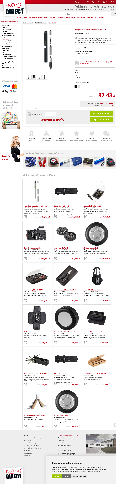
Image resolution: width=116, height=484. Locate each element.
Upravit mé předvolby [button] (79, 476)
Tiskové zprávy (28, 453)
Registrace (27, 455)
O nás (19, 17)
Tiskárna (52, 17)
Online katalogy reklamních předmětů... (10, 105)
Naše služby (81, 17)
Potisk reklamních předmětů (32, 448)
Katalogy (60, 17)
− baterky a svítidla (7, 43)
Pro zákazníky (70, 17)
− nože (3, 37)
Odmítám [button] (66, 476)
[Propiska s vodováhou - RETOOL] (48, 73)
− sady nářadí (5, 39)
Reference (27, 450)
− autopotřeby (6, 45)
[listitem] (76, 86)
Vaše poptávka (91, 17)
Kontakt (101, 17)
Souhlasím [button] (57, 476)
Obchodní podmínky (30, 443)
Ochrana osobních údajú (31, 445)
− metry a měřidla (6, 41)
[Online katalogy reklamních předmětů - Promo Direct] (11, 128)
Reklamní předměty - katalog (38, 17)
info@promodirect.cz (101, 9)
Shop (25, 17)
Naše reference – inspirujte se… (45, 153)
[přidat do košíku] (25, 216)
